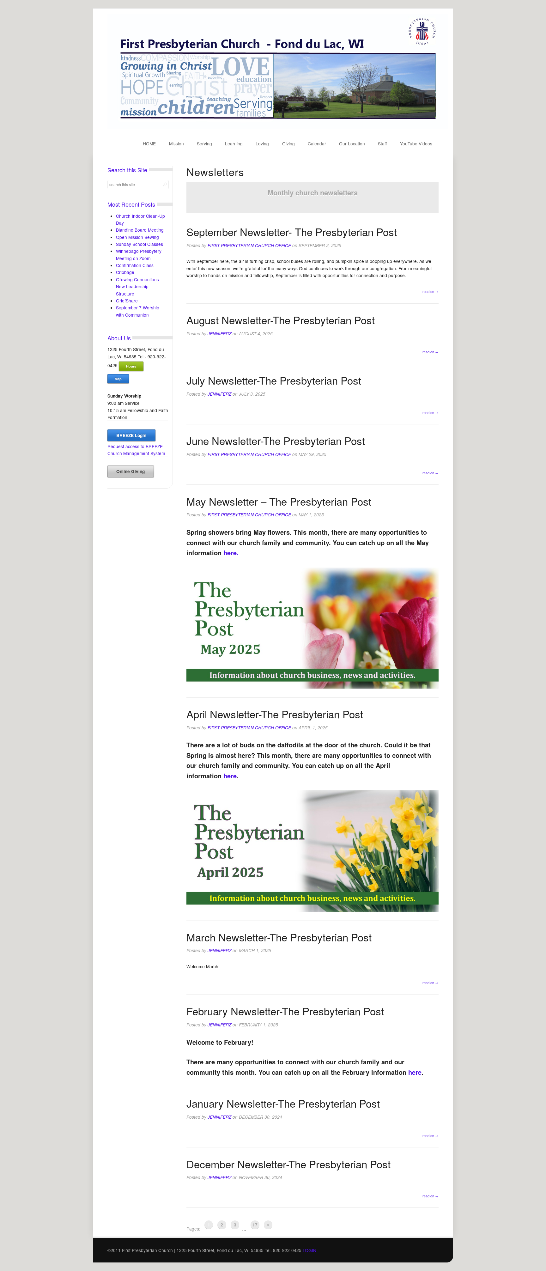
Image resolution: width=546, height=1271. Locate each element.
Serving (204, 143)
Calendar (317, 143)
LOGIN (309, 1250)
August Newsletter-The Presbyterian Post (280, 319)
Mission (176, 143)
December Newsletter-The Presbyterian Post (288, 1163)
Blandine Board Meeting (140, 230)
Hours (131, 366)
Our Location (352, 143)
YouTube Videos (416, 143)
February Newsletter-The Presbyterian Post (285, 1010)
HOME (149, 143)
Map (118, 378)
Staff (382, 143)
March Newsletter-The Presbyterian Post (279, 936)
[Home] (277, 127)
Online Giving (130, 471)
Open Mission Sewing (137, 237)
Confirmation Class (135, 265)
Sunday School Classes (139, 244)
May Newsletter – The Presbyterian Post (278, 501)
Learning (234, 143)
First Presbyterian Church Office (249, 245)
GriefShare (127, 300)
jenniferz (219, 334)
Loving (262, 143)
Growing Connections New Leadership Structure (137, 286)
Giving (288, 143)
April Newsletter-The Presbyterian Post (274, 713)
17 (255, 1225)
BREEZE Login (131, 435)
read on (430, 291)
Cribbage (125, 272)
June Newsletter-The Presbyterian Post (275, 440)
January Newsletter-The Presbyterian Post (283, 1103)
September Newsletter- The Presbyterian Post (291, 231)
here (230, 775)
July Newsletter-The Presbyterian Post (273, 380)
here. (231, 552)
